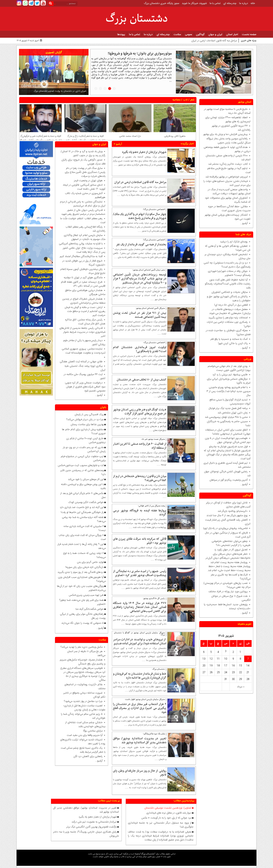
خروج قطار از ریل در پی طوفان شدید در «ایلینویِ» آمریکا (83, 263)
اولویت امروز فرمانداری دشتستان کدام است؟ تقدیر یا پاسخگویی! (139, 349)
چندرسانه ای (229, 3)
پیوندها (121, 34)
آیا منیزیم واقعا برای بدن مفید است (85, 735)
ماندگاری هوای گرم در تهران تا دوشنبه (83, 277)
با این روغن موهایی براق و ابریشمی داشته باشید (83, 486)
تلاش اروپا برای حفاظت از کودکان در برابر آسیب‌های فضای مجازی (228, 505)
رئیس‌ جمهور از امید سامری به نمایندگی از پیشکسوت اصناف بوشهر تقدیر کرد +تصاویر (139, 573)
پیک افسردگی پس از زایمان (89, 414)
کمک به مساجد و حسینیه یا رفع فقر (228, 339)
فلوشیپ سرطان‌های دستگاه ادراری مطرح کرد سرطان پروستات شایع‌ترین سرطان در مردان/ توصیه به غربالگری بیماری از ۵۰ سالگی (82, 674)
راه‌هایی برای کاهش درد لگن (88, 756)
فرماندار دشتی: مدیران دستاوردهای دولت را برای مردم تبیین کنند (226, 183)
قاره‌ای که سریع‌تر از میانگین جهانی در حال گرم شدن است (227, 535)
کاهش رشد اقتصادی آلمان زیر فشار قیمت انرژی (227, 522)
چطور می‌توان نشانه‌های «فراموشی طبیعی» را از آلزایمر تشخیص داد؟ (231, 543)
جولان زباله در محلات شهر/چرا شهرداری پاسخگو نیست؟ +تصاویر (229, 273)
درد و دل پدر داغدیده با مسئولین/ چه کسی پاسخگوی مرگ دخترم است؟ (227, 265)
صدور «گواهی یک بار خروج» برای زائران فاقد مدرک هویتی (83, 162)
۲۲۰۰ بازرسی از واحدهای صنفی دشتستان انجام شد (228, 157)
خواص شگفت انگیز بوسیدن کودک (86, 502)
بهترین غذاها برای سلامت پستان (87, 424)
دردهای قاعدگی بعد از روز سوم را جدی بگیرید (81, 572)
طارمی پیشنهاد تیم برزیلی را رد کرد (230, 374)
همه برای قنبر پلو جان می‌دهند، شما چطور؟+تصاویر (82, 602)
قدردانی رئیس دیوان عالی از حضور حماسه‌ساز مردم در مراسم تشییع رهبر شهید (83, 212)
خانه (253, 3)
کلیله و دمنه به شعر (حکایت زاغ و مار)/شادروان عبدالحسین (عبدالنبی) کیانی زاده (130, 138)
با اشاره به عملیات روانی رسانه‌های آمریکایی (81, 243)
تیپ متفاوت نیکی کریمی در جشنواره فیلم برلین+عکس (83, 458)
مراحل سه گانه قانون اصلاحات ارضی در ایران (140, 182)
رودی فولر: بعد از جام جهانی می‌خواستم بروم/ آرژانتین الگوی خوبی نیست (229, 368)
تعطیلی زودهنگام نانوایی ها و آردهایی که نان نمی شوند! (227, 248)
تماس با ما (215, 3)
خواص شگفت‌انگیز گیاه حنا (90, 609)
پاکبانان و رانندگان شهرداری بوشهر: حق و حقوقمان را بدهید (228, 298)
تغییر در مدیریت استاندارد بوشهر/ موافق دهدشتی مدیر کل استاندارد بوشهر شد (139, 740)
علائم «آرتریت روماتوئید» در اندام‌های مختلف (84, 686)
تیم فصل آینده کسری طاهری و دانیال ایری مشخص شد (226, 465)
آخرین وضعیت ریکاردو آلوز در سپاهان (228, 480)
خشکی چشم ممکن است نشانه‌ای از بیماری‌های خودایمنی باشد (85, 724)
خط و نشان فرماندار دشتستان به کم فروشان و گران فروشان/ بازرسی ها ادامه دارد (139, 675)
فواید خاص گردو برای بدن (90, 562)
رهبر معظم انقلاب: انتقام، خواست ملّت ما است (82, 220)
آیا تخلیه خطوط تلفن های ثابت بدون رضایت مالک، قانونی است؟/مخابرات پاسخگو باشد (227, 284)
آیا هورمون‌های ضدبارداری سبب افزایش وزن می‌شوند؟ (82, 579)
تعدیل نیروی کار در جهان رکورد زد (231, 549)
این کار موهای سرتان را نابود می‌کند (86, 479)
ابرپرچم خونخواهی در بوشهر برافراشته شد (226, 177)
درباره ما (243, 3)
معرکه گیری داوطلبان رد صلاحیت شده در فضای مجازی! (228, 332)
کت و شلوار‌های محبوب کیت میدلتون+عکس (81, 465)
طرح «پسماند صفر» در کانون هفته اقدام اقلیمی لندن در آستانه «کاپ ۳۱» (83, 284)
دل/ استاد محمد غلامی (174, 136)
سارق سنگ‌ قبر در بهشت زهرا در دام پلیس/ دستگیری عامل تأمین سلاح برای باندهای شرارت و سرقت (85, 172)
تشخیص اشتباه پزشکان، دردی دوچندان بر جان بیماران (227, 256)
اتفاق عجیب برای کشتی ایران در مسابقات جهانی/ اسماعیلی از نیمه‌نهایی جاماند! (227, 432)
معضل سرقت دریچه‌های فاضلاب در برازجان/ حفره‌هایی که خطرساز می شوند (229, 311)
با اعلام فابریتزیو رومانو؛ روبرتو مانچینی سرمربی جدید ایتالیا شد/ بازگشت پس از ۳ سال (228, 391)
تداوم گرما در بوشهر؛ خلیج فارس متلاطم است (228, 170)
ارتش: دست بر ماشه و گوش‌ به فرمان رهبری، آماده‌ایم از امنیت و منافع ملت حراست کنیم (85, 311)
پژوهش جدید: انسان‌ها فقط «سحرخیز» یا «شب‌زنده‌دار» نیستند (227, 606)
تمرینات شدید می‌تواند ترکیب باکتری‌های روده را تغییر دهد (82, 741)
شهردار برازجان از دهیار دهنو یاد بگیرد (144, 152)
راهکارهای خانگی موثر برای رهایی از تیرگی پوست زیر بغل (83, 616)
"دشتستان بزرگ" (147, 854)
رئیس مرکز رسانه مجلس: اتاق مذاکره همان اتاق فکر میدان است (85, 322)
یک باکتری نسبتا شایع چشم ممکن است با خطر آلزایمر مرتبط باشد (83, 750)
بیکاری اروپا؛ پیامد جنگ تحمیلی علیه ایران (85, 368)
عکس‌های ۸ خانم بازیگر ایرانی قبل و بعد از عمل (83, 495)
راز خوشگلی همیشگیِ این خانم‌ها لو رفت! (82, 512)
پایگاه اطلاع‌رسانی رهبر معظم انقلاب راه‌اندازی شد (85, 229)
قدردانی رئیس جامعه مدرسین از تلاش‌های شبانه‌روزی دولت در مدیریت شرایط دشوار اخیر (82, 332)
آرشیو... (244, 223)
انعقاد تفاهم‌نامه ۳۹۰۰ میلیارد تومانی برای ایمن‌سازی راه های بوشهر (227, 119)
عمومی (188, 34)
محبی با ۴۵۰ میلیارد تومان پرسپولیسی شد (226, 417)
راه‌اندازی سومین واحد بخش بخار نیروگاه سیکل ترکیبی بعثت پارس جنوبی (228, 141)
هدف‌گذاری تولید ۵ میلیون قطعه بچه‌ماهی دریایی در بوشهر (227, 149)
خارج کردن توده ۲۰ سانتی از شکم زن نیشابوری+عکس (86, 440)
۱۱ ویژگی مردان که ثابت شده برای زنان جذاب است (82, 537)
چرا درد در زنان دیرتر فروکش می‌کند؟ (85, 419)
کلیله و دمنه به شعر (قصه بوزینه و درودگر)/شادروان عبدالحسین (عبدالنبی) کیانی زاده (41, 138)
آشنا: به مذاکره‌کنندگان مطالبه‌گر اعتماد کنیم (81, 256)
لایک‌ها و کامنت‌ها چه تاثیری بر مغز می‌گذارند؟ (230, 577)
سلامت (177, 34)
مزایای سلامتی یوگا (93, 731)
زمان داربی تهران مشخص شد (233, 413)
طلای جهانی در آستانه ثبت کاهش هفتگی (81, 361)
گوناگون (200, 34)
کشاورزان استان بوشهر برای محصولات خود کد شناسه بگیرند (227, 200)
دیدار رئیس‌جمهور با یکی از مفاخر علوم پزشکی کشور (84, 342)
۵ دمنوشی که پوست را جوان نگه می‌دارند (82, 623)
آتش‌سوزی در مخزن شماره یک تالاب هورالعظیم (85, 195)
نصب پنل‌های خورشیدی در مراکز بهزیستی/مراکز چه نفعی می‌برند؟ (226, 585)
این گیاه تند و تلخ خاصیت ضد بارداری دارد (82, 507)
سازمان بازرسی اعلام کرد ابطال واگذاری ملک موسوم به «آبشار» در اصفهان (84, 237)
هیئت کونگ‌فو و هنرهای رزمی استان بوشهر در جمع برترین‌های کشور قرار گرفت (139, 411)
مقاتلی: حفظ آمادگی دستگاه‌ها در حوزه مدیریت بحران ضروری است (229, 208)
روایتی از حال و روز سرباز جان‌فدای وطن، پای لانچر (139, 772)
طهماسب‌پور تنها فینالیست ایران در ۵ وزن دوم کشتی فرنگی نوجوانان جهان (227, 440)
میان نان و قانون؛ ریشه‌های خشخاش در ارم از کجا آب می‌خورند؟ (139, 478)
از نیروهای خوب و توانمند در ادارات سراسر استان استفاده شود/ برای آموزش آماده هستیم (139, 641)
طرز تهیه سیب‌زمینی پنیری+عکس (86, 595)
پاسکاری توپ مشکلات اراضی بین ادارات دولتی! (228, 324)
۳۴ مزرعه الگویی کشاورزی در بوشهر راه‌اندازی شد (231, 128)
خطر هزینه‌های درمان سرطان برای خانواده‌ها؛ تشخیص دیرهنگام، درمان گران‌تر (228, 556)
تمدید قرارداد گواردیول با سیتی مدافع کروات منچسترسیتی (229, 402)
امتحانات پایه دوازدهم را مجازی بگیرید (227, 318)
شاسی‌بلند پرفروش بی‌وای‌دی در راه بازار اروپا (225, 528)
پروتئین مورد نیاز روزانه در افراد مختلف (228, 591)
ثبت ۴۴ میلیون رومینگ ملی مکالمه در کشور (84, 376)
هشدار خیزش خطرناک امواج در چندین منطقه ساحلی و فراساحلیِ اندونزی (83, 301)
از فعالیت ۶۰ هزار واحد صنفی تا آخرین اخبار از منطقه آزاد (139, 445)
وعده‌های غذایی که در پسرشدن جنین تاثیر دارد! (83, 472)
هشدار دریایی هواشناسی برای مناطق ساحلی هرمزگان (85, 292)
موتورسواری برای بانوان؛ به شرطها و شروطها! (140, 53)
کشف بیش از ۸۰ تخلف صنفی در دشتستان (141, 379)
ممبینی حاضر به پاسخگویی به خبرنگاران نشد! (228, 423)
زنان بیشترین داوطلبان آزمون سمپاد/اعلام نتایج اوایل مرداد (82, 271)
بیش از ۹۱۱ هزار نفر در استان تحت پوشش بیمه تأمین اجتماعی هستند (139, 315)
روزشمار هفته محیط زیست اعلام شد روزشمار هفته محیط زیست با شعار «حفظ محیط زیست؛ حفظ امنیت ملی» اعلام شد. (228, 566)
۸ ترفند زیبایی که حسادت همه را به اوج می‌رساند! (84, 555)
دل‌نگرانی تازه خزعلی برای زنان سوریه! (84, 567)
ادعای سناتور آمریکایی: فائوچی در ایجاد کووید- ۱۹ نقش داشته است (84, 187)
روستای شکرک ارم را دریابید (233, 242)
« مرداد (240, 687)
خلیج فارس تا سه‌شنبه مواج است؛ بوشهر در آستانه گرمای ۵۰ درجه (227, 111)
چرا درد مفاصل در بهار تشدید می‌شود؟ (83, 701)
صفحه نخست (249, 34)
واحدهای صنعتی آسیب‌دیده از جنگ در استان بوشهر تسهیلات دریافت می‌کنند (229, 191)
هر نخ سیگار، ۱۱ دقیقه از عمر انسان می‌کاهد (86, 653)
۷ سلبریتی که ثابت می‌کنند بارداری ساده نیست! (85, 528)
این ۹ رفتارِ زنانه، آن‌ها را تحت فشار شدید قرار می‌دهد (82, 546)
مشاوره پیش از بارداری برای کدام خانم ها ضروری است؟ (84, 431)
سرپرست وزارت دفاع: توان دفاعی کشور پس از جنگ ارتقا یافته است (84, 250)
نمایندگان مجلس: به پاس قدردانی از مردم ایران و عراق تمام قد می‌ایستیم (82, 204)
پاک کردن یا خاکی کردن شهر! (230, 343)
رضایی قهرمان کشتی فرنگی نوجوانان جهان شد (227, 473)
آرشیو (118, 144)
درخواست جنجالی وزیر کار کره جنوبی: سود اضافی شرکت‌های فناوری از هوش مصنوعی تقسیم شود (84, 387)
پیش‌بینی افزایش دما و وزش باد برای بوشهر (225, 134)
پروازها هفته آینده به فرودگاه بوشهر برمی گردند (139, 512)
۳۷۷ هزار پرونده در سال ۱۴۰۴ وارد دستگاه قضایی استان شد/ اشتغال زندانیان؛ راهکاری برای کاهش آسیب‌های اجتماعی (139, 607)
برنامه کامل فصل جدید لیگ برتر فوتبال (228, 408)
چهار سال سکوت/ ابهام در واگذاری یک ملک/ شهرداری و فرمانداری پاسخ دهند (197, 41)
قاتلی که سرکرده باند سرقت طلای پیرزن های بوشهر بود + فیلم (139, 540)
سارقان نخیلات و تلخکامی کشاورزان (229, 292)
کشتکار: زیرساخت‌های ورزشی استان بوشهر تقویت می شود (227, 217)
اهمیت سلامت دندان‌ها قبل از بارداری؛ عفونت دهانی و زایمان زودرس (84, 708)
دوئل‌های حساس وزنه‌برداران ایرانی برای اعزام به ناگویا (228, 381)
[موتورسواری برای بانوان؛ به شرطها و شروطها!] (213, 72)
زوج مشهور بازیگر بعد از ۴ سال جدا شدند (227, 515)
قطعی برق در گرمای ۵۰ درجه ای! (231, 305)
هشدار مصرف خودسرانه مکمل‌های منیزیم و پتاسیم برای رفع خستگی (82, 662)
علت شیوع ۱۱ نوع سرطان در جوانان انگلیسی (230, 598)
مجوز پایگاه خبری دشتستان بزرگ (161, 3)
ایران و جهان (215, 34)
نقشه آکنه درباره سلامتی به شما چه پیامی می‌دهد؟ (84, 519)
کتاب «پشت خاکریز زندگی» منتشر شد (228, 164)
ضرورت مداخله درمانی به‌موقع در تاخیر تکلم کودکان (84, 695)
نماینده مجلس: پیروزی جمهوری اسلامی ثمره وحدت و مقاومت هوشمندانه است (83, 351)
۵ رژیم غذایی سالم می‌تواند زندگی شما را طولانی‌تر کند (83, 716)
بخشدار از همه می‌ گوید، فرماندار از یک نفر (141, 244)
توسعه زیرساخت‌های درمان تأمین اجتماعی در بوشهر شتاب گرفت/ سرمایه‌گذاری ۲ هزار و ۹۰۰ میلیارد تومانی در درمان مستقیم (139, 278)
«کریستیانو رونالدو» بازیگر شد (233, 511)
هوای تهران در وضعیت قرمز (88, 180)
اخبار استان (232, 34)
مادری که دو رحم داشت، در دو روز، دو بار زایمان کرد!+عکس (84, 449)
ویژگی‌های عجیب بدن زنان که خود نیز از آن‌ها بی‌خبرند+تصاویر (81, 588)
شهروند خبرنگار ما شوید (194, 3)
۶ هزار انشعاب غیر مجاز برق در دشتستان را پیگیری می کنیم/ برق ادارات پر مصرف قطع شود (139, 708)
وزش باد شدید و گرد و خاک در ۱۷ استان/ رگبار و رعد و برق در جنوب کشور (83, 153)
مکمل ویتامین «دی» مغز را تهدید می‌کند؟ (82, 647)
